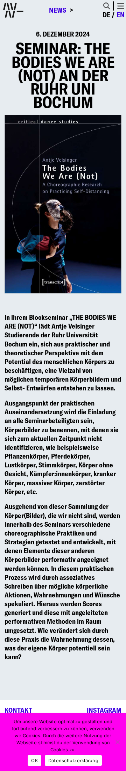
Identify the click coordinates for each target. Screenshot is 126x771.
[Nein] (117, 741)
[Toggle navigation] (120, 6)
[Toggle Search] (106, 5)
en (121, 15)
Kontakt (18, 710)
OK (34, 760)
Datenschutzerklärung (73, 760)
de (106, 15)
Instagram (104, 710)
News (57, 10)
